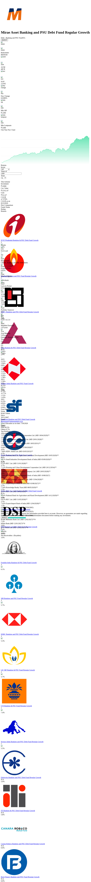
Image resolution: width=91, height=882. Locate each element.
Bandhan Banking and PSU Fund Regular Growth (18, 276)
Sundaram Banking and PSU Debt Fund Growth (18, 419)
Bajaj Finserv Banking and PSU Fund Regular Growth (20, 877)
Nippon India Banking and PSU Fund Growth (17, 383)
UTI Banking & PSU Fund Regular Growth (16, 706)
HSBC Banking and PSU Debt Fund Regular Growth (20, 634)
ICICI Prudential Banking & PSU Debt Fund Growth (19, 240)
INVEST (4, 40)
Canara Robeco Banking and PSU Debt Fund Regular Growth (23, 844)
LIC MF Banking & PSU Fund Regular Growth (18, 670)
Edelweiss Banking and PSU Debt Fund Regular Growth (21, 777)
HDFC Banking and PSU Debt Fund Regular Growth (20, 312)
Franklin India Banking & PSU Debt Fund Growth (19, 563)
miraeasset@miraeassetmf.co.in (12, 421)
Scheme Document (23, 509)
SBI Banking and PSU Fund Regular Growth (17, 598)
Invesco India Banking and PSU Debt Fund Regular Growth (22, 742)
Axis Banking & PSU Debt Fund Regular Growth (18, 348)
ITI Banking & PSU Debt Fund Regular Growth (18, 811)
